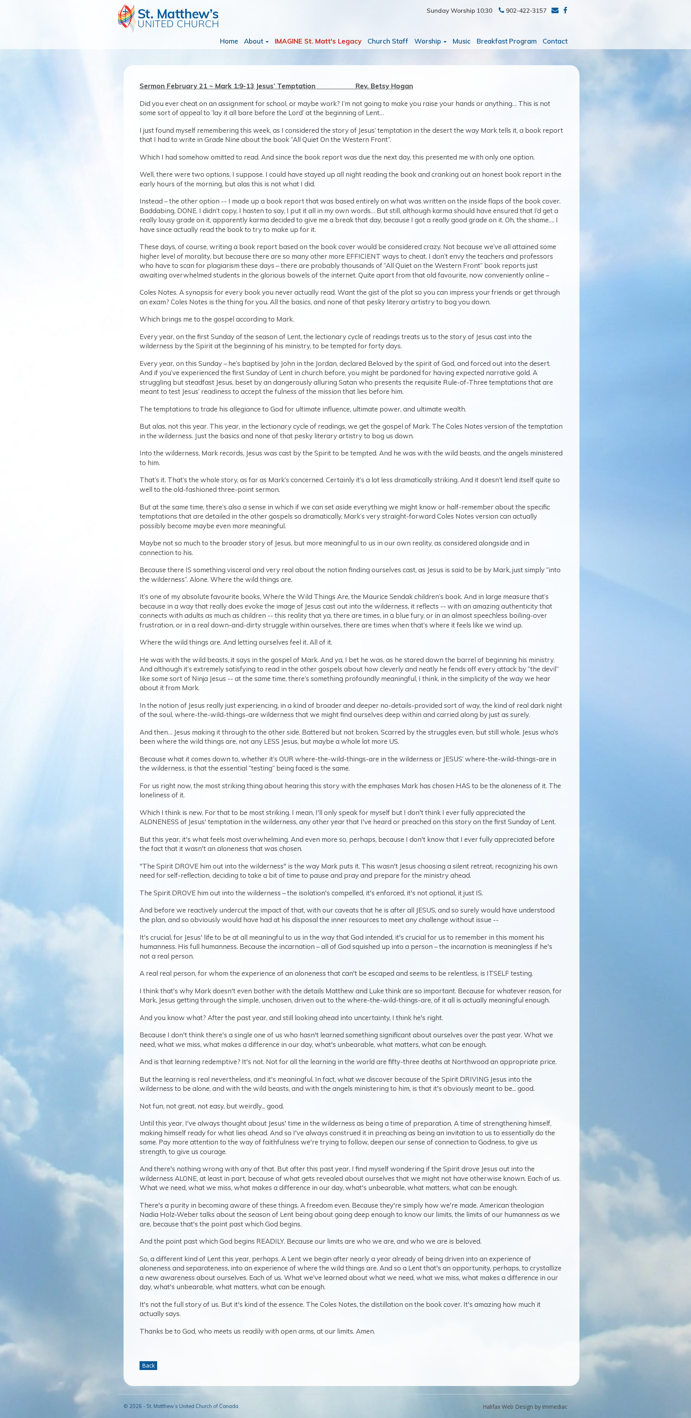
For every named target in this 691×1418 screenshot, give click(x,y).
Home (229, 41)
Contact (555, 41)
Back (148, 1365)
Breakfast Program (507, 41)
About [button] (254, 41)
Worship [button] (428, 41)
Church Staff (387, 41)
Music (462, 41)
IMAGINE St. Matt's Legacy (318, 41)
